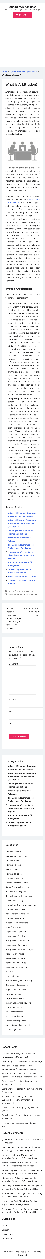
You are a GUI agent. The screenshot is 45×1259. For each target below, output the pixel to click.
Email (12, 711)
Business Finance (13, 865)
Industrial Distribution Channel (22, 576)
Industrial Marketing (14, 900)
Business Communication (16, 856)
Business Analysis (13, 851)
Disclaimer (6, 1230)
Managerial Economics (15, 963)
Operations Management (16, 985)
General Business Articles (16, 882)
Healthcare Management (16, 891)
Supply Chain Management (17, 1025)
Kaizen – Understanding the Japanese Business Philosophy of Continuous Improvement (19, 1099)
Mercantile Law (12, 976)
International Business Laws (17, 914)
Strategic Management (15, 1020)
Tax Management (13, 1029)
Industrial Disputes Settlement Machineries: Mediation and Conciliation (22, 523)
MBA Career (10, 971)
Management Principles (16, 954)
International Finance (14, 918)
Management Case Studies (17, 940)
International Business (15, 909)
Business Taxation (13, 874)
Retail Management (14, 1011)
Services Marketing (14, 1016)
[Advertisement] (22, 44)
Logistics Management (15, 931)
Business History (12, 869)
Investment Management (16, 923)
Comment (14, 664)
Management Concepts (16, 945)
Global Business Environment (18, 887)
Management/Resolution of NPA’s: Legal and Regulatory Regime (21, 555)
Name (12, 699)
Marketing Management (16, 967)
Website (12, 723)
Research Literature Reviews (18, 1003)
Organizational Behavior (16, 989)
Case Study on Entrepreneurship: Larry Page (22, 1061)
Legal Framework (13, 927)
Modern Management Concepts (19, 980)
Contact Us (7, 1238)
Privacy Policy (8, 1234)
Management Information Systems (20, 949)
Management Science (15, 958)
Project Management (14, 998)
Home (4, 71)
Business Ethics (12, 860)
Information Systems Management (20, 905)
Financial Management (15, 878)
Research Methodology (15, 1007)
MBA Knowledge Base (22, 6)
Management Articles (15, 936)
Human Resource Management (23, 71)
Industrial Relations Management (22, 594)
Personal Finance (13, 994)
